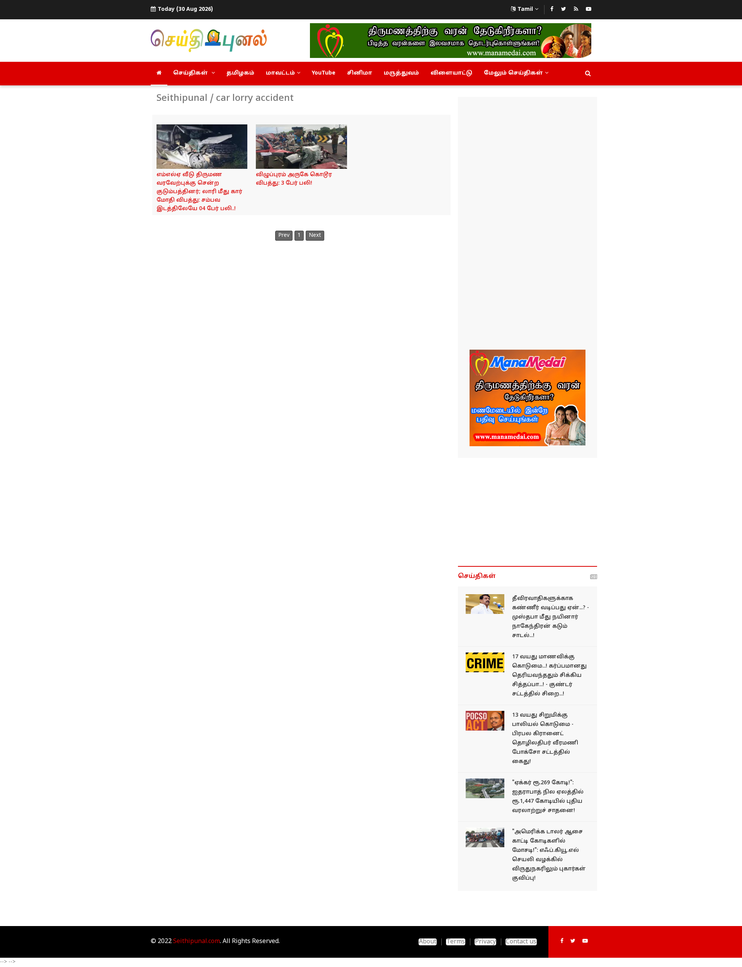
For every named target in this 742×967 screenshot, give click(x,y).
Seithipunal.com (196, 941)
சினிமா (359, 73)
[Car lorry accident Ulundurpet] (301, 146)
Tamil (525, 9)
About (427, 941)
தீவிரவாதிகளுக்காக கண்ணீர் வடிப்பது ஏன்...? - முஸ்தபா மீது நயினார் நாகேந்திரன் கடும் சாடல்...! (550, 617)
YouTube (323, 73)
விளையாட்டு (451, 73)
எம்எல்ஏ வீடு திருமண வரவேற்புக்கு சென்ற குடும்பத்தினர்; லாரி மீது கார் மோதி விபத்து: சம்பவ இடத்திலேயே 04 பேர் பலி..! (199, 192)
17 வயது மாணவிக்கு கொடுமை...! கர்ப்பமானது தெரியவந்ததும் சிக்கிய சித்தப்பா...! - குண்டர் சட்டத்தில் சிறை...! (549, 675)
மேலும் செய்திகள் (513, 73)
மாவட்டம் (280, 73)
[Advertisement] (527, 224)
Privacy (485, 941)
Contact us (521, 941)
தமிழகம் (240, 73)
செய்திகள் (191, 73)
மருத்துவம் (401, 73)
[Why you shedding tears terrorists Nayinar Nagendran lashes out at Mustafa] (485, 604)
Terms (455, 941)
